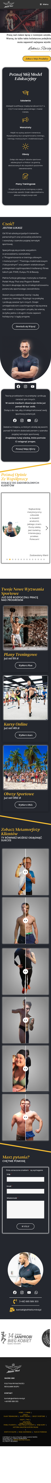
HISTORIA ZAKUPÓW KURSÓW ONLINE (25, 1427)
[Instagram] (25, 386)
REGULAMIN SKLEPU (11, 1386)
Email (10, 1186)
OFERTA (25, 1415)
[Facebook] (18, 386)
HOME (21, 1413)
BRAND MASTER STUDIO (22, 1440)
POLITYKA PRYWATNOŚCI (14, 1383)
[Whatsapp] (36, 420)
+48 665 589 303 (11, 1401)
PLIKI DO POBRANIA (40, 1432)
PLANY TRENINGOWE (11, 1416)
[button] (46, 528)
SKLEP (22, 1420)
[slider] (25, 872)
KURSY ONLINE (25, 1416)
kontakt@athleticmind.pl (14, 1398)
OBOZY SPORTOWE (38, 1416)
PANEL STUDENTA (25, 1423)
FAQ (27, 1420)
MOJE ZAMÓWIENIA (25, 1432)
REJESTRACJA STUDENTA (26, 1425)
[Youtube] (32, 386)
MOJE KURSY (41, 1425)
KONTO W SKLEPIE (10, 1432)
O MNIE (27, 1413)
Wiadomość (12, 1198)
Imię (9, 1174)
